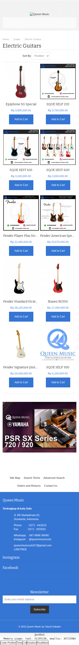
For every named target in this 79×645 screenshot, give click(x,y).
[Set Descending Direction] (53, 56)
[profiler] (39, 634)
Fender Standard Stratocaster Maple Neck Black (38, 301)
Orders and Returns (29, 485)
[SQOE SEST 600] (57, 147)
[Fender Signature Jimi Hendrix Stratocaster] (21, 344)
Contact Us (50, 485)
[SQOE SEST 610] (21, 147)
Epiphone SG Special (21, 104)
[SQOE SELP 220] (57, 81)
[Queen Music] (39, 14)
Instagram (11, 557)
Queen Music (34, 626)
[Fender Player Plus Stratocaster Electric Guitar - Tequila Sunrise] (21, 213)
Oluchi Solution (53, 626)
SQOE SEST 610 (21, 170)
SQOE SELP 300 (57, 367)
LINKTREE (20, 549)
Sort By (26, 55)
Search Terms (32, 477)
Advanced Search (54, 477)
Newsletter (39, 592)
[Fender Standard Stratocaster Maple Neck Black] (21, 278)
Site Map (15, 477)
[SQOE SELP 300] (57, 344)
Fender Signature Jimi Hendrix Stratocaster (35, 367)
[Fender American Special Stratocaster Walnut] (57, 213)
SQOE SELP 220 (58, 104)
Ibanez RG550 (58, 301)
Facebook (10, 568)
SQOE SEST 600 (58, 170)
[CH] (21, 81)
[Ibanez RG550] (57, 278)
